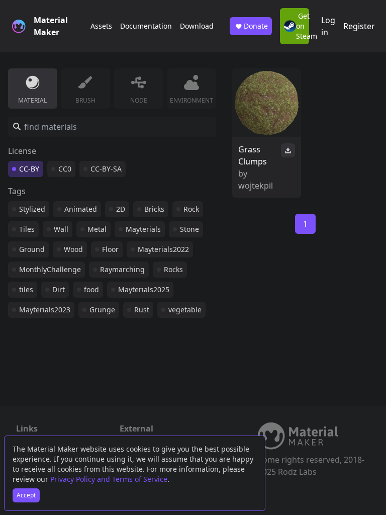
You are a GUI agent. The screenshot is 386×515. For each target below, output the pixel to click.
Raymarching (122, 269)
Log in (328, 26)
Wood (73, 249)
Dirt (58, 289)
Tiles (27, 229)
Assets (101, 26)
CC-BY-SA (106, 169)
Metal (97, 229)
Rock (191, 209)
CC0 (64, 169)
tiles (26, 289)
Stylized (32, 209)
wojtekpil (255, 185)
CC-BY (29, 169)
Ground (32, 249)
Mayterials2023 (44, 309)
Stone (189, 229)
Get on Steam (302, 26)
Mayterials (143, 229)
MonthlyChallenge (50, 269)
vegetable (185, 309)
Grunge (102, 309)
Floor (110, 249)
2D (120, 209)
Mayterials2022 (163, 249)
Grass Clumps (252, 155)
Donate (256, 26)
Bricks (154, 209)
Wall (61, 229)
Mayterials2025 (143, 289)
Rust (141, 309)
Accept (26, 495)
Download (197, 26)
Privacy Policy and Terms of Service (108, 479)
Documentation (146, 26)
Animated (80, 209)
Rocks (173, 269)
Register (359, 26)
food (91, 289)
